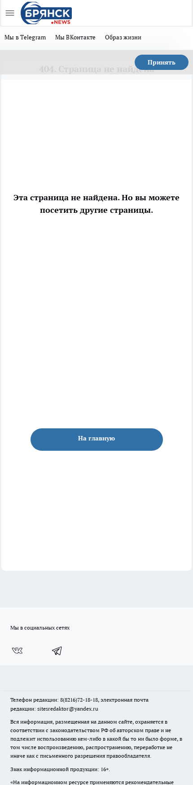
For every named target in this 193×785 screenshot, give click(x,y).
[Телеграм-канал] (57, 651)
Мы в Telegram (25, 37)
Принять (161, 62)
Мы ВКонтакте (75, 37)
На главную (96, 438)
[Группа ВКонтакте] (17, 651)
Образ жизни (123, 37)
